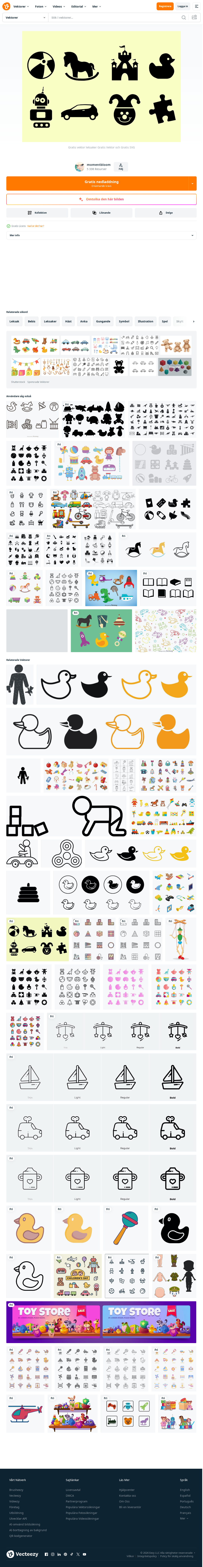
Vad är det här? (35, 226)
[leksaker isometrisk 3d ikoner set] (174, 892)
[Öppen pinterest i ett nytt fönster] (65, 1554)
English (182, 1490)
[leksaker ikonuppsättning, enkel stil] (162, 419)
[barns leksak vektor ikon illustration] (28, 892)
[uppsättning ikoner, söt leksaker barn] (177, 1414)
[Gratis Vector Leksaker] (37, 630)
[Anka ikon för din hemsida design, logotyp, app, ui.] (29, 1228)
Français (183, 1513)
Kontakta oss (127, 1495)
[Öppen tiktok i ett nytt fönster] (71, 1554)
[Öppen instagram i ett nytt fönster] (52, 1554)
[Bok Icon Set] (168, 588)
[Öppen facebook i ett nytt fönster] (46, 1554)
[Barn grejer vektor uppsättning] (111, 588)
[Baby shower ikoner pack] (23, 549)
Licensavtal (72, 1490)
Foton (39, 6)
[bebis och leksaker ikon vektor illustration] (66, 816)
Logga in (180, 6)
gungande (103, 321)
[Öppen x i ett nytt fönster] (78, 1554)
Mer (95, 6)
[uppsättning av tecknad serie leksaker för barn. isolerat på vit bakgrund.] (163, 816)
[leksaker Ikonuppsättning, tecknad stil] (76, 776)
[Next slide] (187, 321)
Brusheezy (16, 1490)
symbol (124, 321)
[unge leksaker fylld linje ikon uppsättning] (94, 939)
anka (83, 321)
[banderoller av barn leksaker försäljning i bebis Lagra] (101, 1322)
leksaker (50, 321)
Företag (14, 1507)
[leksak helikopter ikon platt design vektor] (25, 1414)
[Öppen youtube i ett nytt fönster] (84, 1554)
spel (165, 321)
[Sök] (180, 17)
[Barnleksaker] (165, 630)
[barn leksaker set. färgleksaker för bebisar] (24, 588)
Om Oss (124, 1501)
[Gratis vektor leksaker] (37, 939)
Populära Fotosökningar (81, 1513)
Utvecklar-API (18, 1518)
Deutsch (182, 1507)
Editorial (77, 6)
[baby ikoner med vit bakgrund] (26, 509)
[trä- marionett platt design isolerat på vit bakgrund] (181, 939)
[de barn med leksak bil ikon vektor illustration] (22, 854)
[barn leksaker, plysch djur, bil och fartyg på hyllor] (73, 1414)
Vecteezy (14, 1495)
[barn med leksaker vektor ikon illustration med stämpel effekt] (20, 685)
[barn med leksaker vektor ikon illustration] (23, 776)
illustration (145, 321)
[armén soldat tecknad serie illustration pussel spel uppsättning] (174, 1276)
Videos (57, 6)
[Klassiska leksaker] (93, 509)
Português (184, 1501)
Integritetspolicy (144, 1556)
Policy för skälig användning (173, 1556)
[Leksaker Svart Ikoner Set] (98, 549)
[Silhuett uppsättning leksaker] (93, 419)
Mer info (15, 235)
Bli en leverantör (130, 1507)
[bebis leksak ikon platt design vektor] (125, 1228)
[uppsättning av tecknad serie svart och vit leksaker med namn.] (124, 776)
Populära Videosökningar (82, 1518)
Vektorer (19, 6)
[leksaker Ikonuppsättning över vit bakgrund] (61, 549)
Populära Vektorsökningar (82, 1507)
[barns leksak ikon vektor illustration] (61, 854)
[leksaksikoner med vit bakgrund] (127, 1276)
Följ (119, 169)
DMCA (69, 1495)
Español (182, 1495)
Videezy (14, 1501)
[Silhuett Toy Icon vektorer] (167, 509)
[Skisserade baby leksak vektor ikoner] (32, 419)
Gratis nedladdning (100, 183)
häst (68, 321)
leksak (14, 321)
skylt (179, 321)
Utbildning (16, 1513)
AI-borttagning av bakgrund (27, 1530)
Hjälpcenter (126, 1490)
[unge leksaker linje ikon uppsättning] (140, 939)
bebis (31, 321)
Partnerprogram (76, 1501)
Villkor (127, 1556)
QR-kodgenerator (20, 1536)
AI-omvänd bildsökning (24, 1524)
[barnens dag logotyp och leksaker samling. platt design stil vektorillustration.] (78, 1276)
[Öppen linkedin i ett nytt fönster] (59, 1554)
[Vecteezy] (6, 6)
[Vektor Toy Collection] (101, 630)
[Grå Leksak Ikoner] (164, 463)
